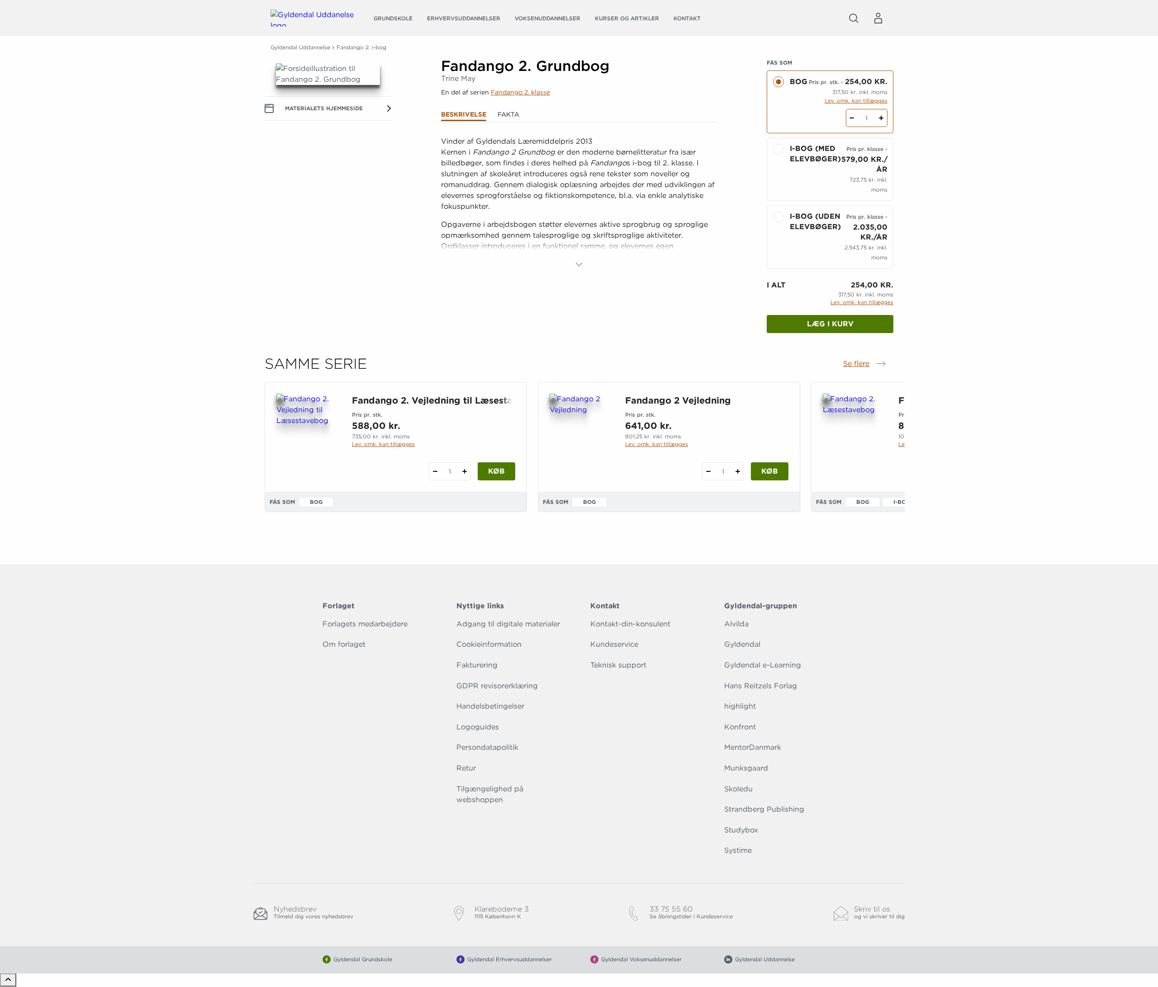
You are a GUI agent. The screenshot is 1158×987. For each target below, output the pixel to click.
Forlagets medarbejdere (365, 624)
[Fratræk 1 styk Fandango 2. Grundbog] (852, 118)
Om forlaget (344, 644)
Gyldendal (742, 644)
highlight (740, 706)
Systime (738, 850)
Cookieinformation (489, 644)
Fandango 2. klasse (520, 92)
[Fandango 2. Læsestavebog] (853, 437)
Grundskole (393, 18)
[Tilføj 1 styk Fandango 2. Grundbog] (881, 118)
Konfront (740, 727)
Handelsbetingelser (490, 706)
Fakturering (477, 665)
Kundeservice (614, 644)
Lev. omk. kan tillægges (856, 100)
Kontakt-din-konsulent (630, 624)
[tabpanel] (579, 203)
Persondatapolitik (487, 747)
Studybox (741, 830)
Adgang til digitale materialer (508, 624)
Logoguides (477, 727)
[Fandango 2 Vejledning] (580, 437)
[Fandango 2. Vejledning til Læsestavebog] (306, 437)
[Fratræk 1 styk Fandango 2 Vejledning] (708, 471)
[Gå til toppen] (8, 980)
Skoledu (738, 789)
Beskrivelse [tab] (463, 114)
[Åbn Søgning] (854, 18)
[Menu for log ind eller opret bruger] (878, 18)
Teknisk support (618, 665)
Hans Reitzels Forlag (760, 686)
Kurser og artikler (627, 18)
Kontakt (687, 18)
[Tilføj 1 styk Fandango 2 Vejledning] (737, 471)
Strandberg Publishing (764, 809)
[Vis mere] (579, 264)
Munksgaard (746, 768)
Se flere (865, 364)
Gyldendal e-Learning (762, 665)
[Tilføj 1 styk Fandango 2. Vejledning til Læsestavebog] (464, 471)
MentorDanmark (752, 747)
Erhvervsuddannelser (463, 18)
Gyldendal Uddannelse (300, 47)
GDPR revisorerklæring (497, 686)
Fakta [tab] (508, 114)
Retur (466, 768)
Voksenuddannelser (547, 18)
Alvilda (736, 624)
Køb (496, 471)
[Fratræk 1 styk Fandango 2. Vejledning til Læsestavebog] (435, 471)
